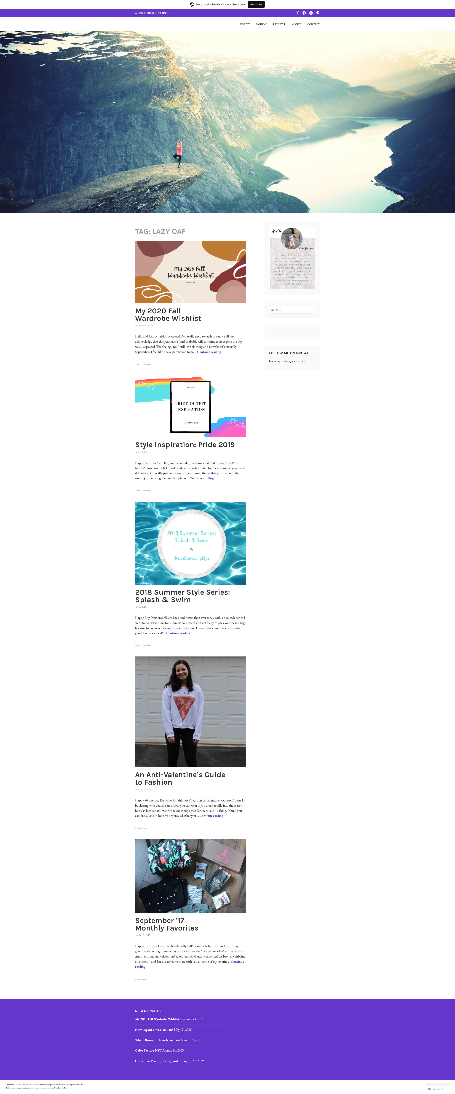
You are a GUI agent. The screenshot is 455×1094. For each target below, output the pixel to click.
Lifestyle (279, 24)
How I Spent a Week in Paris (154, 1030)
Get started (256, 4)
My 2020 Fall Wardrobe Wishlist (168, 314)
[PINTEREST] (318, 12)
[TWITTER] (297, 12)
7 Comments (141, 978)
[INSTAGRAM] (311, 12)
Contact (313, 24)
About (296, 24)
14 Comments (141, 828)
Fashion (261, 24)
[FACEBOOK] (304, 12)
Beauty (245, 24)
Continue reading (209, 352)
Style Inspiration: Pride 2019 (185, 444)
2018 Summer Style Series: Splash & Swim (182, 596)
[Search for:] (292, 310)
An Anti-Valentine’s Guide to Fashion (180, 778)
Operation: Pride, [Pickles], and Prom (160, 1061)
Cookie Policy (61, 1087)
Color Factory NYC (148, 1050)
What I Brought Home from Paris (157, 1040)
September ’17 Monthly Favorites (167, 924)
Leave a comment (143, 364)
